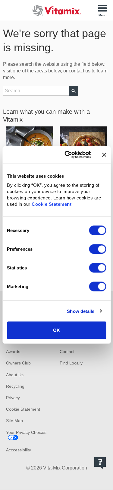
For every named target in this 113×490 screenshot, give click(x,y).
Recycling (15, 386)
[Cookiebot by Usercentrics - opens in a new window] (67, 155)
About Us (15, 374)
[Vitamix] (57, 10)
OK (56, 330)
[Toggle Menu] (102, 10)
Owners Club (18, 363)
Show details (80, 310)
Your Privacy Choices (26, 432)
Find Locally (71, 363)
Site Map (14, 420)
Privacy (13, 397)
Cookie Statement (51, 204)
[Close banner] (104, 154)
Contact (67, 351)
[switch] (97, 249)
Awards (13, 351)
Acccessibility (18, 449)
